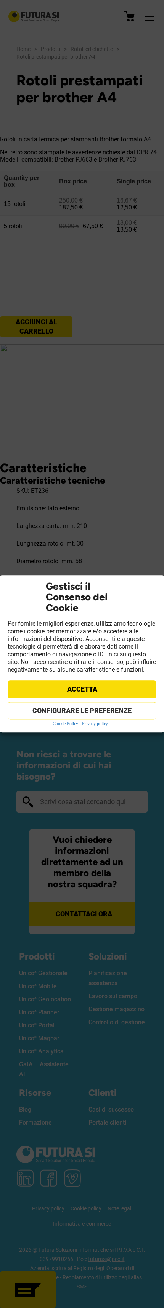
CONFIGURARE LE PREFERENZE (82, 710)
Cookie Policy (65, 723)
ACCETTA (82, 689)
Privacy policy (95, 723)
